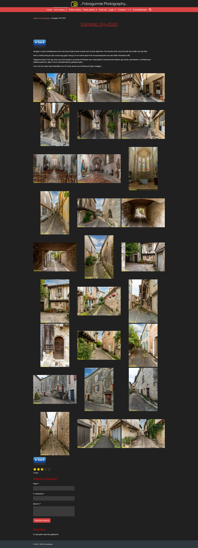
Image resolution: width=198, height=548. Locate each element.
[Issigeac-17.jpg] (99, 301)
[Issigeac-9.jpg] (143, 169)
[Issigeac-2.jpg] (99, 87)
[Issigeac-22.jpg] (55, 389)
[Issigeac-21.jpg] (143, 345)
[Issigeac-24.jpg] (143, 389)
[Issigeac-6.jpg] (143, 124)
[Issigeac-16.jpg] (55, 301)
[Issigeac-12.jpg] (143, 213)
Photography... (103, 4)
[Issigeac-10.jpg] (55, 213)
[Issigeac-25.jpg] (55, 433)
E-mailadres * (38, 494)
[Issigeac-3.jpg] (143, 87)
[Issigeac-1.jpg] (55, 87)
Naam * (36, 483)
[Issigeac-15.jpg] (143, 257)
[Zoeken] (150, 9)
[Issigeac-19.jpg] (55, 345)
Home (35, 18)
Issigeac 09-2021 (59, 18)
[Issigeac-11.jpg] (99, 213)
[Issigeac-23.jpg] (99, 389)
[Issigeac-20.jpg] (99, 345)
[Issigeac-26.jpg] (99, 433)
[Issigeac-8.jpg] (99, 169)
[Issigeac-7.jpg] (55, 169)
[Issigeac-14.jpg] (99, 257)
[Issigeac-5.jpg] (99, 124)
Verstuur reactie (42, 520)
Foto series (44, 18)
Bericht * (37, 504)
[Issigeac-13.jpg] (55, 257)
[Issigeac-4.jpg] (55, 124)
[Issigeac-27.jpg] (143, 433)
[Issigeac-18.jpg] (143, 301)
